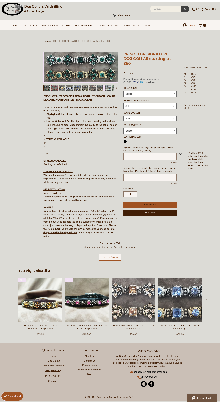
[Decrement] (126, 194)
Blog (89, 374)
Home (46, 41)
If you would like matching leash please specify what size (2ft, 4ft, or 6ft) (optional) (148, 149)
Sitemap (52, 381)
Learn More (150, 82)
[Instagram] (144, 384)
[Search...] (185, 9)
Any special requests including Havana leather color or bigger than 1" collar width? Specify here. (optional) (149, 169)
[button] (203, 25)
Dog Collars (54, 360)
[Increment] (135, 194)
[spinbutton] (130, 194)
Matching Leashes (54, 365)
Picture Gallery (53, 375)
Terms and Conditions (89, 369)
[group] (110, 307)
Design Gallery (53, 370)
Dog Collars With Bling (43, 6)
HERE (195, 108)
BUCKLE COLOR (132, 113)
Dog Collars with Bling (131, 356)
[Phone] (193, 10)
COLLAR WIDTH (132, 125)
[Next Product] (206, 300)
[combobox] (150, 94)
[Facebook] (151, 384)
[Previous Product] (14, 300)
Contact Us (89, 360)
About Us (89, 356)
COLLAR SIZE (130, 88)
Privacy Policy (89, 365)
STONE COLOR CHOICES (136, 100)
